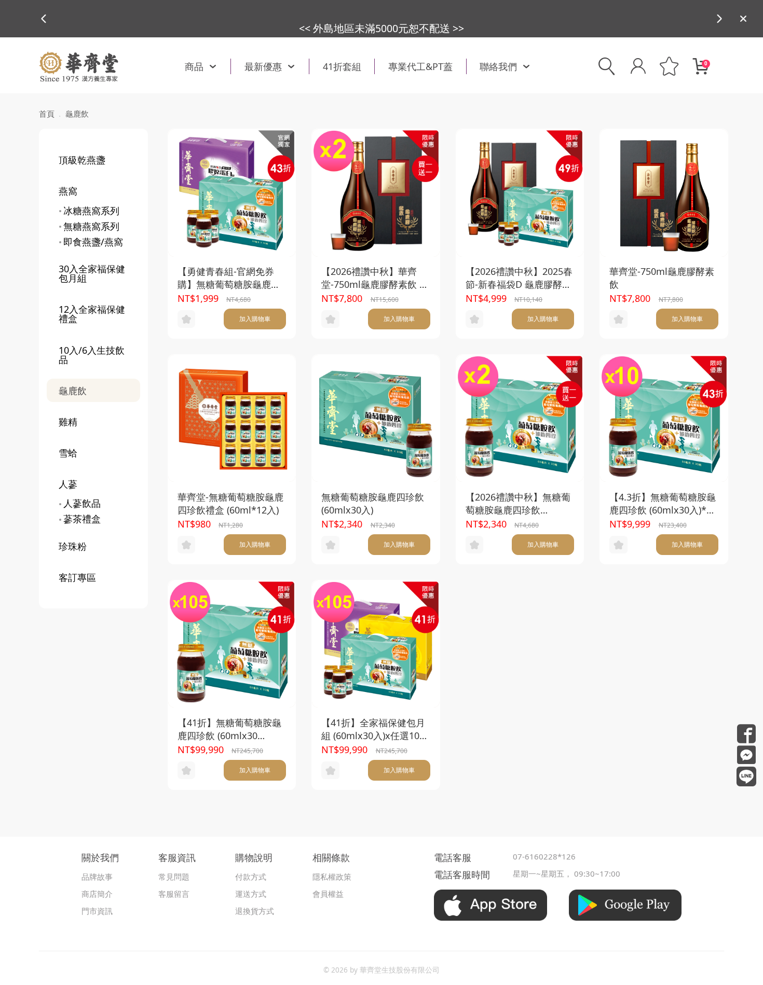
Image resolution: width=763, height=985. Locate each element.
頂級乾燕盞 (82, 160)
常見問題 (173, 876)
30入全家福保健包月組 (92, 273)
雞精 (68, 421)
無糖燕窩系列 (91, 226)
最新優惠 (263, 66)
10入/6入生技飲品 (92, 355)
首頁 (47, 113)
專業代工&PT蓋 (420, 66)
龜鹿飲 (73, 390)
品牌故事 (97, 876)
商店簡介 (97, 894)
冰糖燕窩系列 (91, 210)
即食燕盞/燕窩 (93, 241)
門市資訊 (97, 911)
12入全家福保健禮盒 (92, 314)
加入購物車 (254, 318)
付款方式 (250, 876)
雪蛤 (68, 453)
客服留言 (173, 894)
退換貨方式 (254, 911)
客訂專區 (77, 577)
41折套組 (342, 66)
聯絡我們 (498, 66)
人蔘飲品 (82, 503)
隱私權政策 (331, 876)
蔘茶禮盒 (82, 518)
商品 (194, 66)
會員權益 (328, 894)
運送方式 (250, 894)
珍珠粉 (73, 546)
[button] (719, 18)
